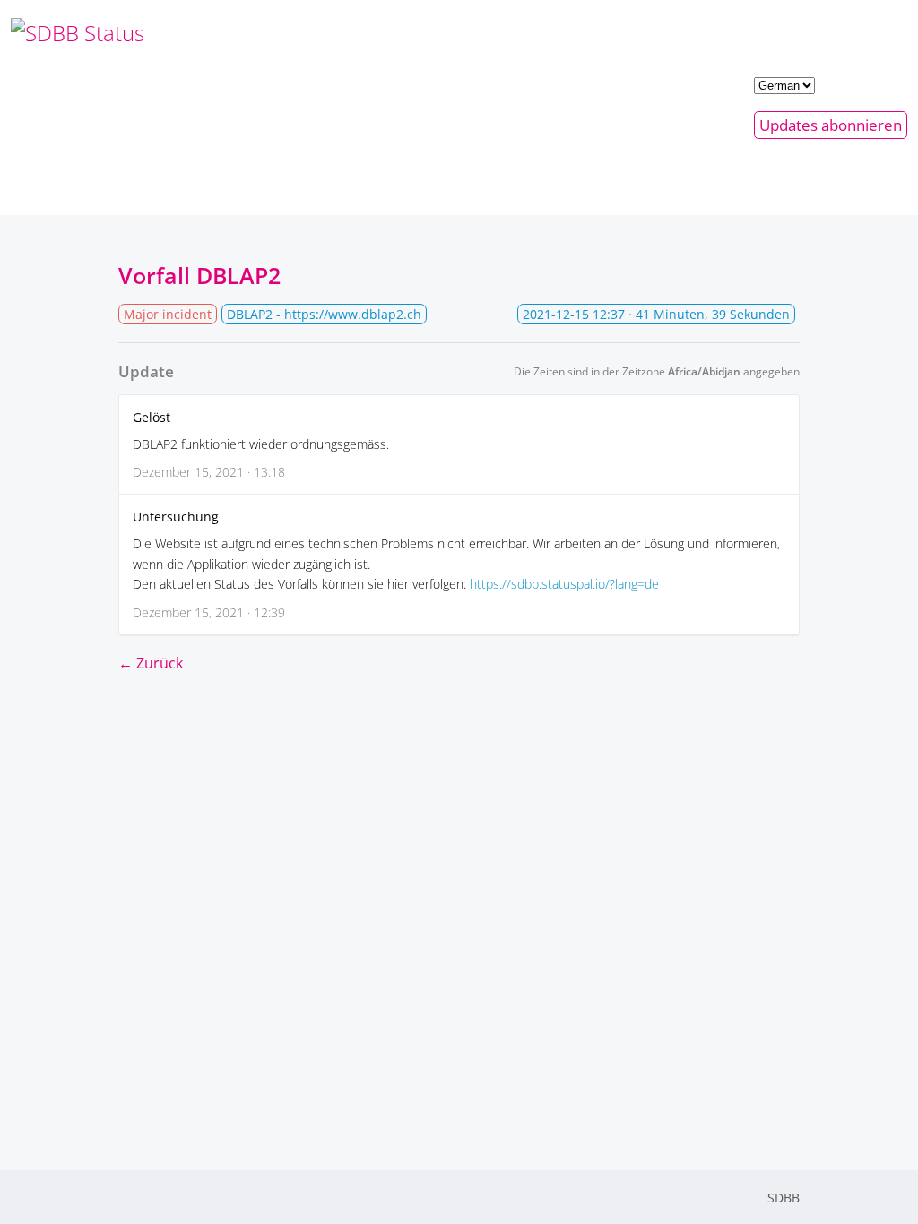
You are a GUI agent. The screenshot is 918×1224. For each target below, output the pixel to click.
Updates (830, 125)
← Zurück (150, 663)
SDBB (783, 1197)
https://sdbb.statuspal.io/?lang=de (564, 583)
